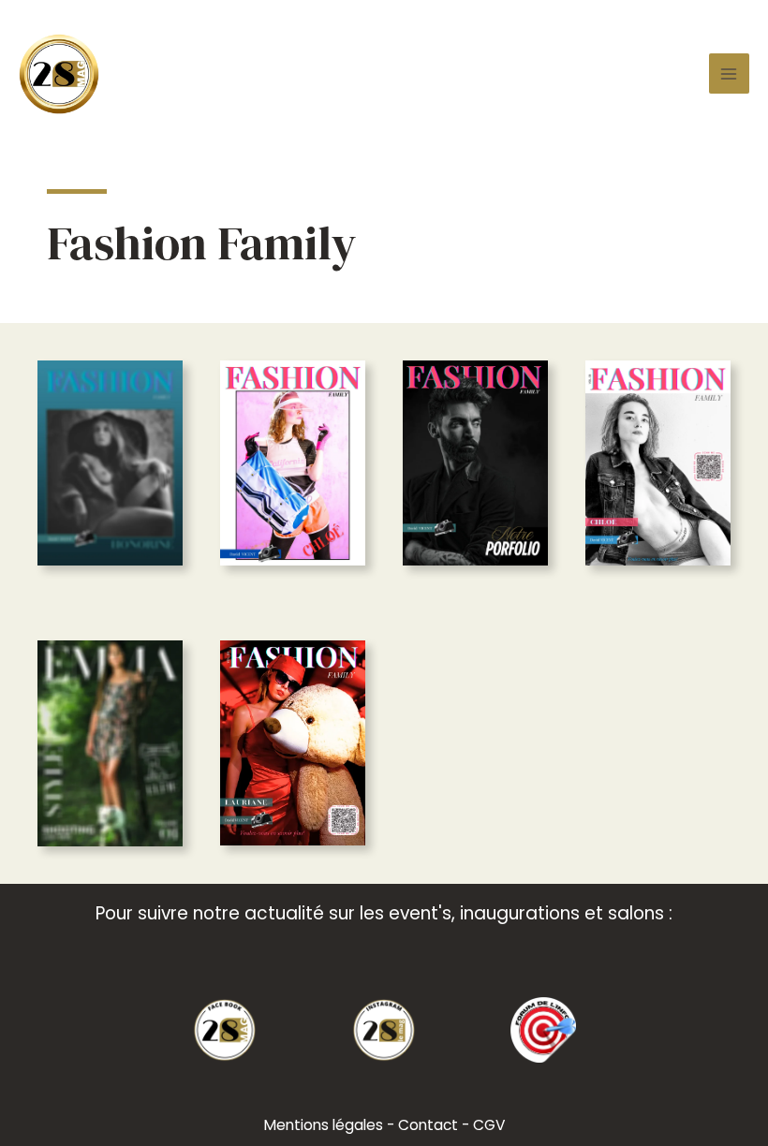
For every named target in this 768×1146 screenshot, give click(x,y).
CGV (489, 1125)
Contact (428, 1125)
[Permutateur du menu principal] (729, 73)
